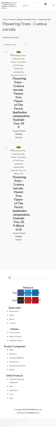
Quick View (18, 75)
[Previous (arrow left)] (3, 425)
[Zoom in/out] (3, 420)
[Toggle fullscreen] (10, 420)
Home (5, 19)
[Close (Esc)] (24, 420)
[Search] (39, 5)
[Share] (17, 420)
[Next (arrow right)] (10, 425)
